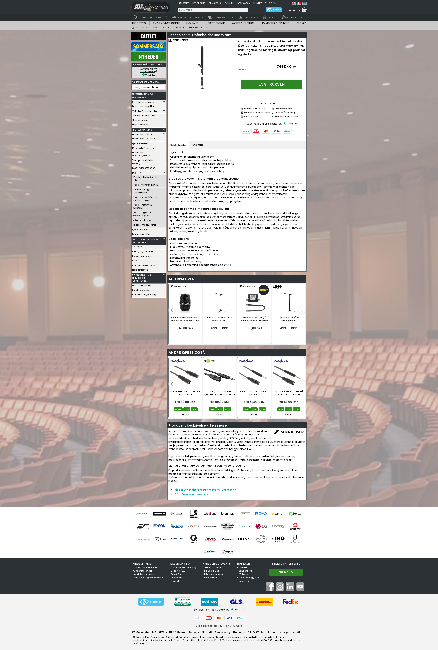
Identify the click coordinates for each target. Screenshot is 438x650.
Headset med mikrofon (145, 224)
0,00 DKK (294, 10)
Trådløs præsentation (143, 115)
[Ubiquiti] (295, 539)
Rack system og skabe (144, 265)
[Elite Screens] (142, 526)
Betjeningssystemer (142, 255)
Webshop (244, 574)
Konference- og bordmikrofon (141, 191)
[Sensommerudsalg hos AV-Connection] (148, 49)
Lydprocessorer (140, 143)
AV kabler (137, 246)
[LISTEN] (278, 526)
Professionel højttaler (143, 134)
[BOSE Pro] (244, 513)
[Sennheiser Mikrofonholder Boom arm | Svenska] (304, 3)
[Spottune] (261, 539)
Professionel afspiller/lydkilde (141, 154)
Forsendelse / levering (183, 567)
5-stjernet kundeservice (257, 112)
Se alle (185, 414)
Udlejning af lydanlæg (144, 294)
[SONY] (244, 539)
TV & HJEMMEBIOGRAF (166, 23)
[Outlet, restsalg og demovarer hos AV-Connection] (148, 39)
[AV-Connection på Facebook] (270, 590)
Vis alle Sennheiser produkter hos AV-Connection (205, 489)
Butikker (229, 3)
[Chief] (278, 513)
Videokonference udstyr (144, 111)
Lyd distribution (140, 229)
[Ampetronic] (142, 513)
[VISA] (277, 131)
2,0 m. (227, 409)
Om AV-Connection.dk (145, 567)
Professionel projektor (143, 106)
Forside (185, 3)
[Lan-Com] (227, 526)
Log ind (272, 3)
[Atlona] (176, 513)
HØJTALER (192, 23)
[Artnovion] (159, 513)
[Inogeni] (193, 526)
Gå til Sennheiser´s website (191, 494)
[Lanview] (244, 526)
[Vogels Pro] (227, 551)
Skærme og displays (143, 101)
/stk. (294, 67)
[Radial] (210, 539)
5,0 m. (262, 409)
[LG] (261, 526)
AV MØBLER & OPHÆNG (276, 23)
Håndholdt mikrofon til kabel (144, 179)
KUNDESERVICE (141, 564)
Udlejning (244, 581)
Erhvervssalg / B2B (249, 577)
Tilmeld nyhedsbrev (286, 564)
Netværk (136, 260)
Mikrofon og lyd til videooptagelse (142, 214)
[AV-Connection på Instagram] (280, 590)
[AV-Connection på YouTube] (300, 590)
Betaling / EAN (178, 570)
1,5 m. (194, 409)
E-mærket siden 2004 (286, 116)
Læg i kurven (271, 84)
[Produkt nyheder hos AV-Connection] (148, 60)
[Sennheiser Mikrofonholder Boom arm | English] (294, 3)
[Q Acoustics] (193, 539)
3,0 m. (254, 409)
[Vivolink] (210, 551)
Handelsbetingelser (144, 574)
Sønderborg (245, 570)
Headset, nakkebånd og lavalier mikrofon (145, 199)
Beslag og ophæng (142, 251)
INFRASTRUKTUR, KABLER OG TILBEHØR (145, 241)
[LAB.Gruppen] (210, 526)
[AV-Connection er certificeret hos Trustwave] (182, 601)
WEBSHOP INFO (180, 564)
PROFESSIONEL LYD (142, 129)
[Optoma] (159, 539)
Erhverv (257, 3)
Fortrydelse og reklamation (148, 577)
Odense (243, 567)
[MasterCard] (266, 131)
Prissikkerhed (251, 116)
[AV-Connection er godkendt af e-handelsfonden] (151, 602)
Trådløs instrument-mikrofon (143, 206)
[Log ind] (266, 2)
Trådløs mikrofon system (146, 184)
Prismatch (176, 577)
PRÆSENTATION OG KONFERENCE (142, 96)
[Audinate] (210, 513)
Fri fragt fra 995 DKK (254, 108)
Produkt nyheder (213, 567)
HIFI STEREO (139, 23)
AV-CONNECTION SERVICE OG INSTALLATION (141, 278)
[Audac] (193, 513)
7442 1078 (258, 632)
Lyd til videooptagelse (143, 167)
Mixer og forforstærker (143, 147)
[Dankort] (256, 131)
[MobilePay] (246, 131)
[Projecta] (176, 539)
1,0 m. (187, 409)
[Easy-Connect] (295, 513)
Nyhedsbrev (210, 577)
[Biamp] (227, 513)
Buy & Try (176, 574)
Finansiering (215, 3)
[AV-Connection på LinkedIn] (290, 590)
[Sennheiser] (227, 539)
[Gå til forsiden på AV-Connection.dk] (180, 2)
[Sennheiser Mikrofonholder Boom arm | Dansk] (299, 3)
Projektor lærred (140, 124)
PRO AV (301, 23)
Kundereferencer (140, 290)
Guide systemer (140, 120)
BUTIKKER (243, 564)
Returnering (198, 3)
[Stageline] (278, 539)
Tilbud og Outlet (212, 570)
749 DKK (284, 66)
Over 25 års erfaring (285, 112)
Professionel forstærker (144, 138)
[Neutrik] (142, 539)
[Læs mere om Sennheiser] (178, 42)
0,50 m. (178, 409)
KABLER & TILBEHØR (243, 23)
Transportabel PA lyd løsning (143, 162)
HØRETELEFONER (215, 23)
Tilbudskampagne (214, 574)
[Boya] (261, 513)
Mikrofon (136, 172)
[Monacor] (295, 526)
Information (243, 3)
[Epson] (159, 526)
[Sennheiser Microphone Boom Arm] (202, 67)
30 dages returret (284, 108)
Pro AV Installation (141, 285)
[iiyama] (176, 526)
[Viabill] (287, 131)
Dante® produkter (141, 234)
